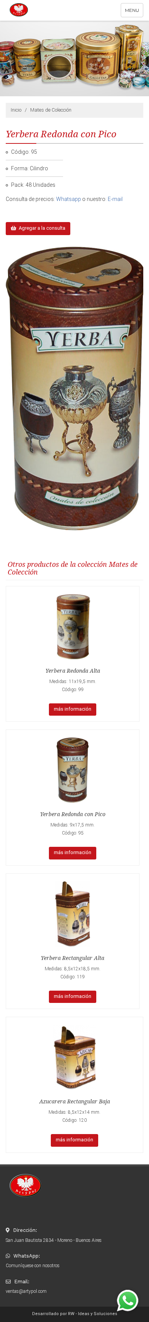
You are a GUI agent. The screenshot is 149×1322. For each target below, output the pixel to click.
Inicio (16, 110)
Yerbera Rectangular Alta (72, 958)
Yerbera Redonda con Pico (72, 814)
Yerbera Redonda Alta (72, 671)
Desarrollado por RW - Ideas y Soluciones (74, 1313)
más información (72, 709)
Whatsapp (68, 199)
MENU (134, 12)
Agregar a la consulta (40, 228)
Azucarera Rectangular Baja (74, 1101)
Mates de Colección (50, 110)
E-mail (115, 199)
